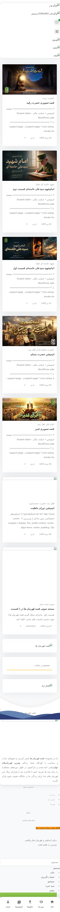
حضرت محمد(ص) (37, 503)
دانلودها (30, 907)
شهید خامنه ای (47, 184)
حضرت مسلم (47, 349)
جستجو (56, 868)
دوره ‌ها (41, 907)
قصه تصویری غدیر (44, 429)
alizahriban (31, 626)
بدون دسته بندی (47, 604)
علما (38, 184)
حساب (8, 907)
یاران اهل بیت (34, 349)
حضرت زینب (48, 98)
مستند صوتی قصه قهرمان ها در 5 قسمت (32, 608)
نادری (32, 138)
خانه (52, 907)
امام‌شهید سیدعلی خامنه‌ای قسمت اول (33, 268)
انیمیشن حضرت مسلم (42, 354)
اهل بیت (41, 424)
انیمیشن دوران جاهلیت (42, 508)
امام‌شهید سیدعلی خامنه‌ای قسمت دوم (33, 189)
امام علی (50, 424)
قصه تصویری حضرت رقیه (40, 102)
